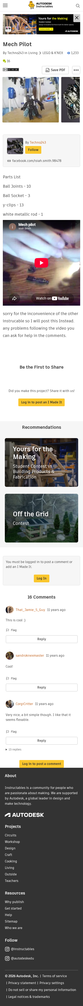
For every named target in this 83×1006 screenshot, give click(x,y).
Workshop (12, 841)
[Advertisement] (41, 24)
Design (10, 848)
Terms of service (54, 976)
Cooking (11, 861)
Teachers (11, 880)
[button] (5, 6)
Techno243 (15, 53)
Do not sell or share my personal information (42, 990)
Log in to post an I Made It (41, 402)
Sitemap (11, 921)
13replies (15, 749)
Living (33, 53)
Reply (41, 639)
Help (8, 915)
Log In (42, 578)
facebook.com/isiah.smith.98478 (36, 160)
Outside (11, 874)
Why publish (14, 902)
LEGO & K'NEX (53, 53)
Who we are (13, 928)
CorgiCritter (24, 704)
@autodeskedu (22, 958)
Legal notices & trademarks (29, 996)
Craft (8, 854)
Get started (13, 908)
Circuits (10, 835)
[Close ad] (76, 18)
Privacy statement (22, 983)
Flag (14, 630)
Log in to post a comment (41, 763)
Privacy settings (51, 983)
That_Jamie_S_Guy (30, 610)
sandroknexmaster (30, 656)
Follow (33, 149)
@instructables (22, 949)
